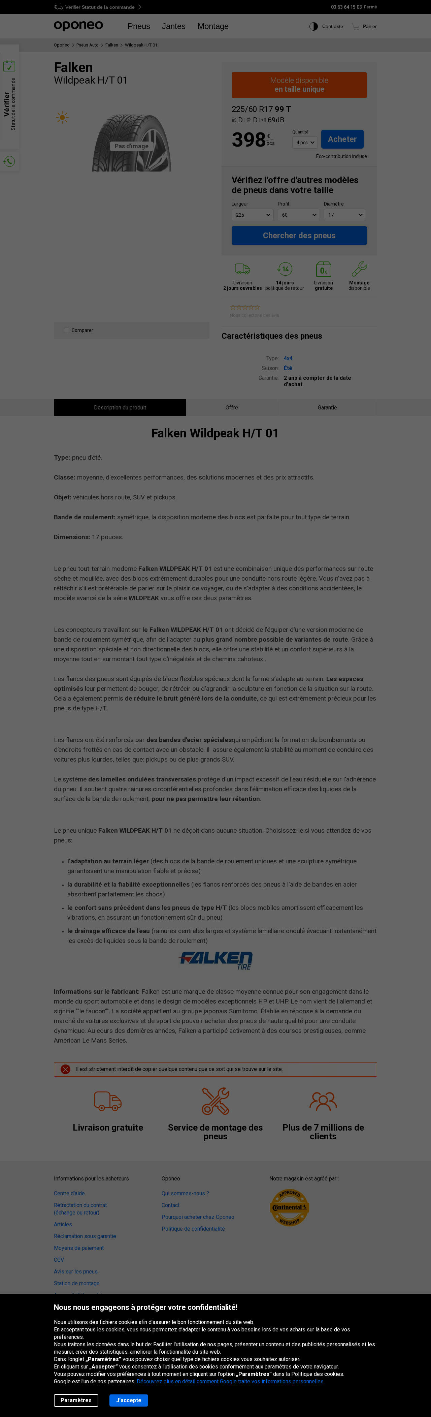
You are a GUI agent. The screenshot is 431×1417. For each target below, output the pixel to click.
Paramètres (76, 1400)
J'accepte (128, 1400)
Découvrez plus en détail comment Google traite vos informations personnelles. (231, 1381)
